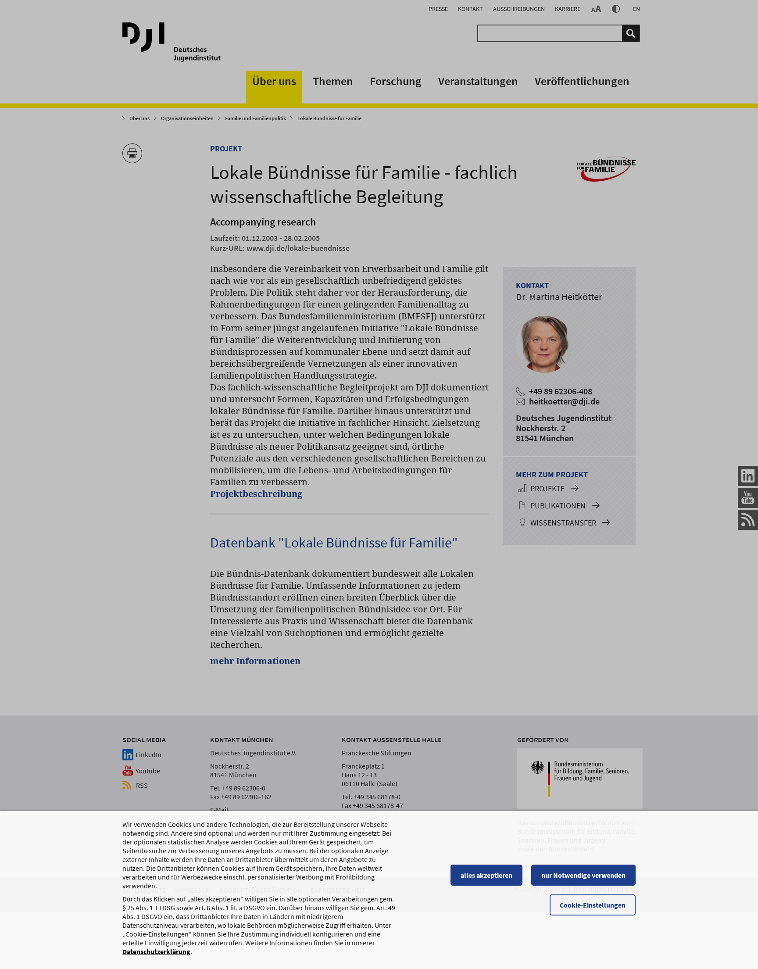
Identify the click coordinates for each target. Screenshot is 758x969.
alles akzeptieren (486, 875)
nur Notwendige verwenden (583, 875)
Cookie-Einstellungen (593, 905)
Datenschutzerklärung (156, 951)
